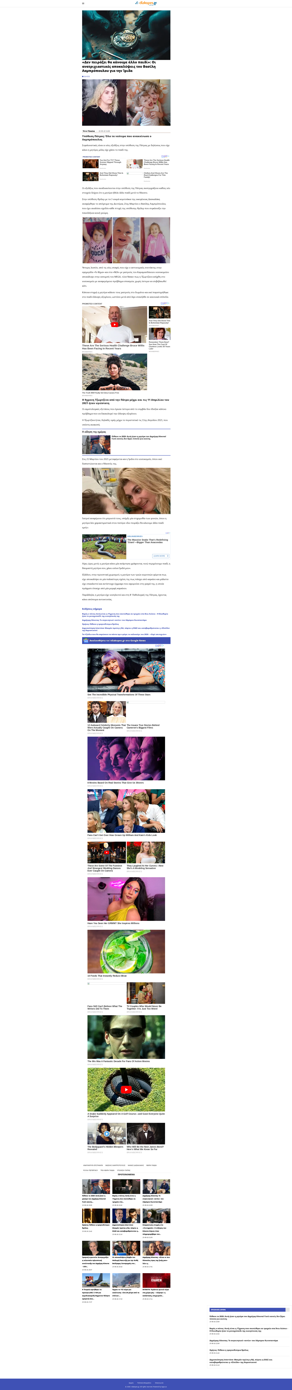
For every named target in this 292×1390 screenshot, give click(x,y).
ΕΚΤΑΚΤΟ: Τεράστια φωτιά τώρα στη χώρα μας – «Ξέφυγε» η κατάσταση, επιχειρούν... (156, 1292)
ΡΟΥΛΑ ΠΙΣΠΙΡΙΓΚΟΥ (90, 1170)
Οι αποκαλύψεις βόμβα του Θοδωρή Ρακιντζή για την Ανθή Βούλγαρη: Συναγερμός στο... (125, 1260)
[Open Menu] (83, 3)
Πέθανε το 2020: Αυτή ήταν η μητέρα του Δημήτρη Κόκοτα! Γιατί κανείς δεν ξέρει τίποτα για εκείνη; (139, 437)
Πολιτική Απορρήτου (144, 1383)
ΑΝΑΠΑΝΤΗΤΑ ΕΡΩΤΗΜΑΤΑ (93, 1165)
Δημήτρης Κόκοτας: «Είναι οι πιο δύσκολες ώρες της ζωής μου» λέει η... (156, 1260)
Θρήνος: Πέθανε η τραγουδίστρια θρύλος (100, 624)
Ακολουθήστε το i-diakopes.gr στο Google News (118, 640)
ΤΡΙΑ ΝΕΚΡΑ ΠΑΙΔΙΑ (107, 1170)
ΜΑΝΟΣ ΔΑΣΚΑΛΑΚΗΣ (136, 1165)
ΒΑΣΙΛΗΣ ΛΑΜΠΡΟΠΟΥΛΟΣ (115, 1165)
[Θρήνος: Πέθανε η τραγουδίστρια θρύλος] (96, 1216)
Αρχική (131, 1383)
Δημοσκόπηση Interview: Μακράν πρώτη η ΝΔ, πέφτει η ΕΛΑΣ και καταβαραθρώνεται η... (125, 1228)
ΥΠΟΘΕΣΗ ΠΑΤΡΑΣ (123, 1170)
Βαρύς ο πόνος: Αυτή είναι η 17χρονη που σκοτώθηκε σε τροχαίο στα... (124, 1199)
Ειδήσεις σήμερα (92, 608)
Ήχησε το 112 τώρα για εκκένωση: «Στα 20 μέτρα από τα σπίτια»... (125, 1292)
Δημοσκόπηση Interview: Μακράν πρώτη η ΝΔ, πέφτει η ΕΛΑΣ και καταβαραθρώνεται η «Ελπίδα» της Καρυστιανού (126, 629)
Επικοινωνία (159, 1383)
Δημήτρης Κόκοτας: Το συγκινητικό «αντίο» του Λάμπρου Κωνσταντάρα (114, 620)
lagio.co (164, 1387)
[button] (126, 35)
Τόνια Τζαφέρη (89, 131)
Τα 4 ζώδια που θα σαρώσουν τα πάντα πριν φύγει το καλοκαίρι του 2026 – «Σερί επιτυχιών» (124, 634)
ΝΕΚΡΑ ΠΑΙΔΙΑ (151, 1165)
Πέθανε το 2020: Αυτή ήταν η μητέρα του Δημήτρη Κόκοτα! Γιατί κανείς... (94, 1199)
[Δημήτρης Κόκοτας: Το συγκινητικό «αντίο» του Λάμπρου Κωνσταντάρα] (157, 1186)
